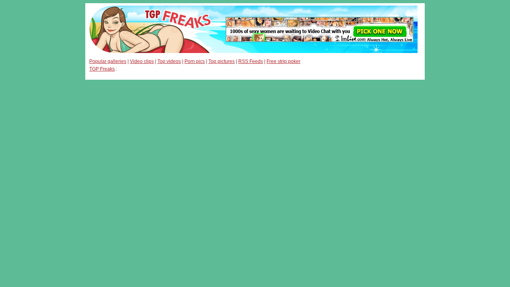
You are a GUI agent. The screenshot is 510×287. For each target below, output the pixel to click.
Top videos (169, 61)
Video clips (142, 61)
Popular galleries (107, 61)
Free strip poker (283, 61)
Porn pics (194, 61)
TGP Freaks (102, 69)
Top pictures (221, 61)
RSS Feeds (250, 61)
